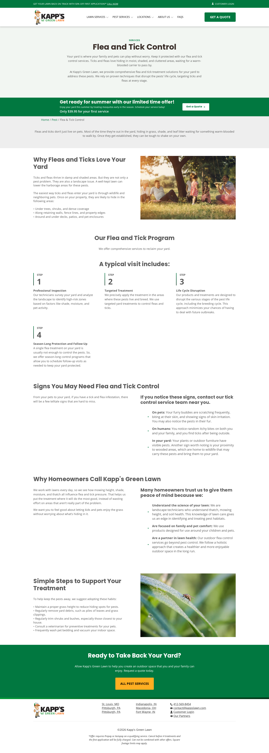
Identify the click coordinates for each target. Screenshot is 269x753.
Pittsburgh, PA (111, 708)
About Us (164, 17)
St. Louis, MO (110, 704)
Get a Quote (220, 17)
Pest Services (121, 17)
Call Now (112, 3)
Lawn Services (96, 17)
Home (45, 120)
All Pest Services (134, 683)
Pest (54, 120)
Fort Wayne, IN (145, 712)
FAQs (180, 17)
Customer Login (224, 3)
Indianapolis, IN (146, 704)
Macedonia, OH (146, 708)
